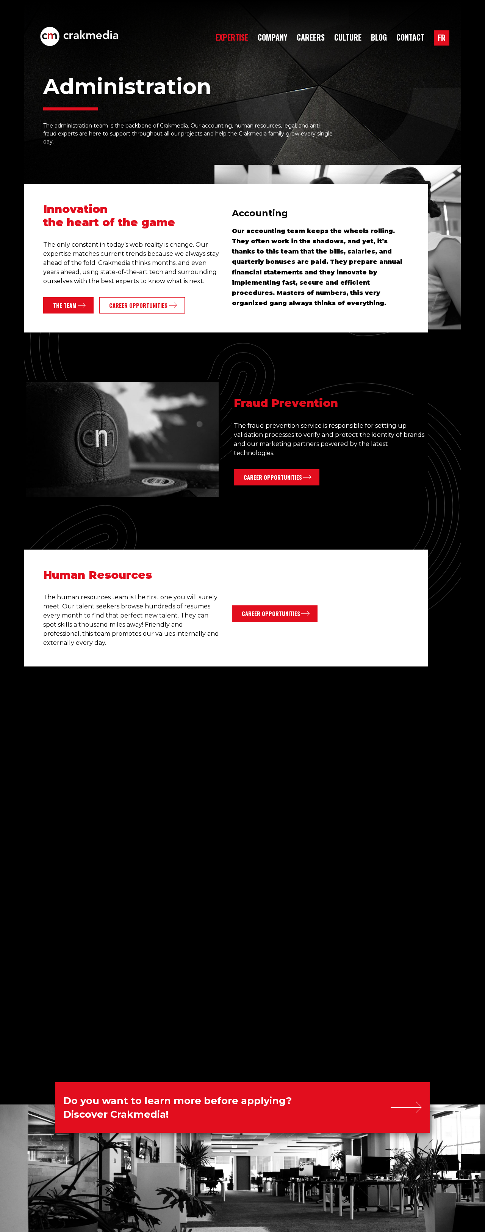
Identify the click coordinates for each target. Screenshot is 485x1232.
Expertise (232, 37)
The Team (64, 305)
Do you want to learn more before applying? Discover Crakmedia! (177, 1107)
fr (442, 37)
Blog (379, 37)
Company (272, 37)
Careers (311, 37)
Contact (410, 37)
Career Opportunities (138, 305)
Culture (347, 37)
